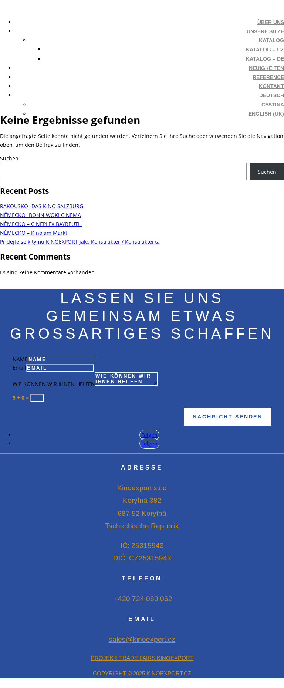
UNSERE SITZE (265, 31)
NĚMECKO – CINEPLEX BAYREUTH (41, 223)
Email (19, 367)
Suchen (9, 158)
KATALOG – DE (265, 59)
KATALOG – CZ (265, 49)
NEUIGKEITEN (266, 68)
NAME (20, 359)
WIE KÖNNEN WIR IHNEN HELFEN (54, 383)
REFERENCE (268, 77)
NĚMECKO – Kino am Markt (33, 232)
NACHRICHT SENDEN (228, 417)
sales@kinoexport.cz (142, 639)
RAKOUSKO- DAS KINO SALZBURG (41, 206)
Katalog (271, 40)
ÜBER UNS (270, 22)
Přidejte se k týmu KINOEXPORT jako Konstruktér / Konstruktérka (80, 241)
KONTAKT (271, 86)
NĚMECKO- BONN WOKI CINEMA (40, 214)
